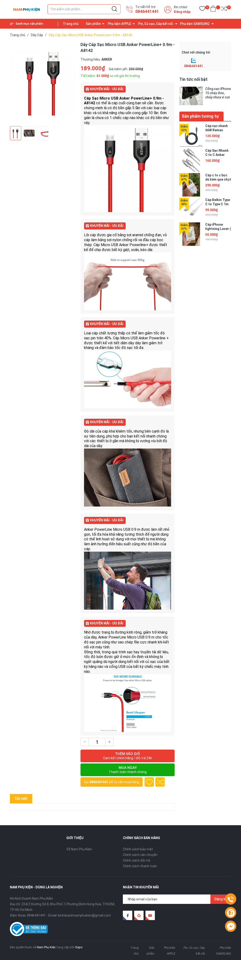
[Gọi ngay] (230, 899)
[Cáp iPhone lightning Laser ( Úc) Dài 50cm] (191, 234)
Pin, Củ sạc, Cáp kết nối (155, 24)
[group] (43, 83)
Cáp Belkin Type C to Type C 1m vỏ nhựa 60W (217, 204)
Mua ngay (128, 770)
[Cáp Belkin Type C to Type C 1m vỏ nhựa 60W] (191, 209)
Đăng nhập (182, 12)
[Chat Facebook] (230, 926)
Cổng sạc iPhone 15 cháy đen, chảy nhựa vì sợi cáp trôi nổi (218, 93)
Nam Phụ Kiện (46, 947)
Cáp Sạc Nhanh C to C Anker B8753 (217, 155)
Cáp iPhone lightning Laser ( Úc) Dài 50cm (218, 229)
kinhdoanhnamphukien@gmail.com (84, 915)
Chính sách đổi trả (136, 860)
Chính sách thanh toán (140, 866)
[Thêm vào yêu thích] (149, 782)
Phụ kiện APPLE (119, 24)
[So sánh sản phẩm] (224, 9)
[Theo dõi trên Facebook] (127, 915)
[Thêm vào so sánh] (160, 782)
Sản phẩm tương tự (200, 116)
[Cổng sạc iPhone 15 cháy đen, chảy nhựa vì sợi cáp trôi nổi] (191, 96)
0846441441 (147, 11)
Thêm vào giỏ (127, 756)
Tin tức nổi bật (193, 79)
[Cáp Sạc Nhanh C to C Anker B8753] (191, 160)
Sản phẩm (93, 24)
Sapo (79, 947)
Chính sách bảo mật (138, 849)
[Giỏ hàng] (213, 9)
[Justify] (114, 9)
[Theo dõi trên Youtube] (150, 915)
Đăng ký (220, 899)
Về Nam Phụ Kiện (79, 849)
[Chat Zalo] (193, 60)
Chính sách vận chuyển (140, 855)
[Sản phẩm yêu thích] (202, 9)
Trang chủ (71, 24)
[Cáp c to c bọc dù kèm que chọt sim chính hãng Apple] (191, 185)
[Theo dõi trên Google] (139, 915)
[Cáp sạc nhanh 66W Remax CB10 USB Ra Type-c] (191, 135)
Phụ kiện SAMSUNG (194, 24)
